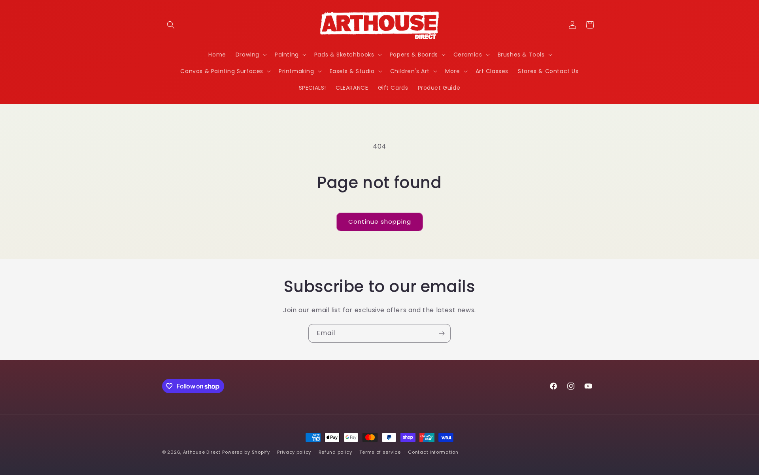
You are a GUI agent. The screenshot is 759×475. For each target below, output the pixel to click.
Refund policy (335, 452)
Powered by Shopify (246, 452)
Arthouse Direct (202, 452)
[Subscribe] (441, 333)
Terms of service (379, 452)
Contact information (433, 452)
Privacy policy (294, 452)
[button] (170, 25)
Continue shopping (379, 221)
